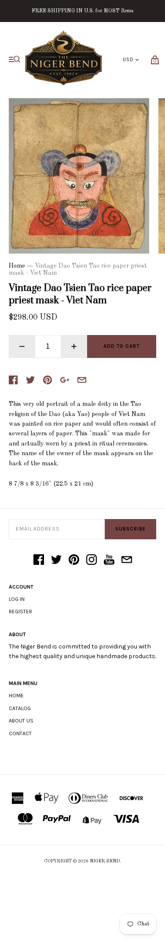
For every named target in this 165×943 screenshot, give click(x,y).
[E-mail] (126, 560)
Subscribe (130, 529)
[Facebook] (38, 560)
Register (20, 611)
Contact (20, 733)
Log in (17, 599)
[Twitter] (56, 560)
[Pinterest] (74, 560)
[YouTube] (109, 560)
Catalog (20, 708)
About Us (21, 721)
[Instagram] (91, 560)
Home (17, 266)
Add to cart (121, 346)
